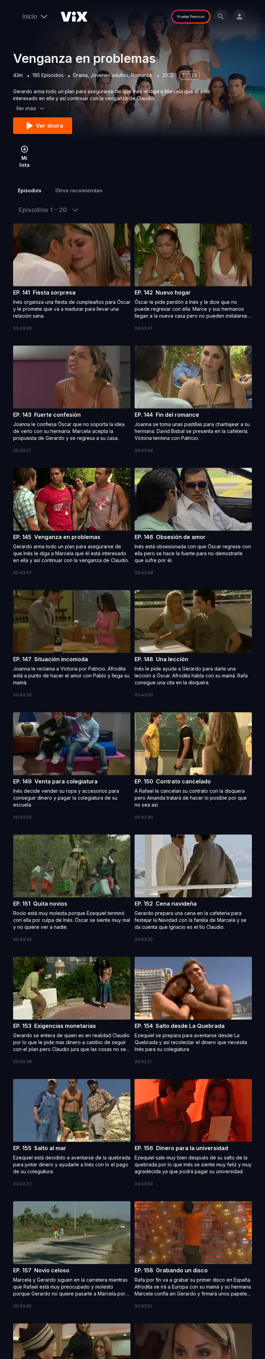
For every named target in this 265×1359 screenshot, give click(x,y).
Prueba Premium (191, 17)
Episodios (29, 190)
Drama (80, 75)
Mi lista (24, 161)
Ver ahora (49, 125)
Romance (142, 75)
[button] (71, 277)
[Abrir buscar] (221, 16)
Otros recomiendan (78, 190)
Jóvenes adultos (109, 75)
